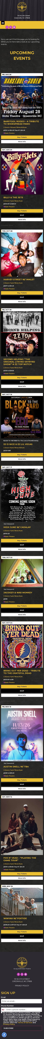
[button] (3, 23)
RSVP (22, 215)
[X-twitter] (10, 27)
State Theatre (10, 133)
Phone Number (7, 1006)
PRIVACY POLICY (22, 986)
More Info (22, 142)
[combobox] (3, 1010)
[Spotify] (14, 27)
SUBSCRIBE (8, 1028)
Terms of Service (25, 1023)
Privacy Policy (9, 1024)
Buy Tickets (22, 137)
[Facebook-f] (7, 27)
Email (3, 997)
